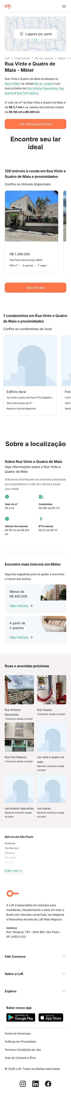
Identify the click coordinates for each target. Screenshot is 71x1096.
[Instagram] (23, 1084)
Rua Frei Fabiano (27, 93)
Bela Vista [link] (10, 857)
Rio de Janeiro (44, 58)
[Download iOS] (50, 1018)
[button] (35, 956)
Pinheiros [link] (10, 843)
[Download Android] (20, 1018)
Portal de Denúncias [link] (18, 1033)
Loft (7, 58)
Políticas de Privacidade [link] (20, 1041)
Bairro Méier (12, 83)
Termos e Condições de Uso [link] (23, 1049)
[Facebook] (48, 1084)
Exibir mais (12, 870)
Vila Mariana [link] (12, 848)
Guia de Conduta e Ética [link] (20, 1057)
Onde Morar (22, 58)
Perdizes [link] (10, 852)
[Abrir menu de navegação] (64, 6)
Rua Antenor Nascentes (42, 88)
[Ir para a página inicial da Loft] (9, 6)
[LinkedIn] (35, 1084)
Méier (61, 58)
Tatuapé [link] (9, 862)
